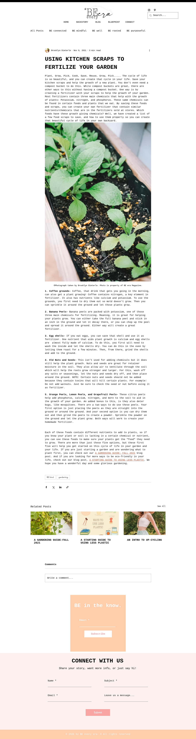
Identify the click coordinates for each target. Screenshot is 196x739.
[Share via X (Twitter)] (53, 487)
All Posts (37, 31)
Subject (109, 681)
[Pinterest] (154, 10)
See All (161, 506)
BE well (97, 31)
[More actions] (149, 50)
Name (51, 681)
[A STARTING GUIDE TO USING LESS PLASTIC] (98, 523)
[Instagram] (149, 10)
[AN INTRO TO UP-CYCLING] (144, 523)
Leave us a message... (119, 695)
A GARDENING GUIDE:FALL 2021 (51, 541)
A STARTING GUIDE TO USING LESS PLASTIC (96, 541)
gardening (63, 477)
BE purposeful (136, 31)
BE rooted (114, 31)
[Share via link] (67, 487)
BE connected (57, 31)
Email (83, 620)
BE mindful (79, 31)
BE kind (50, 477)
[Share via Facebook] (46, 487)
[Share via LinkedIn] (60, 487)
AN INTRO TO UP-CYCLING (144, 540)
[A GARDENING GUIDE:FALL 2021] (51, 523)
